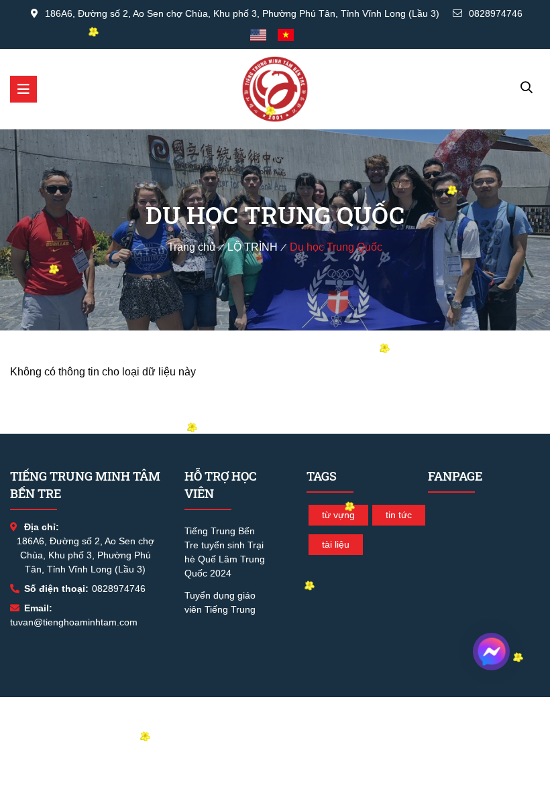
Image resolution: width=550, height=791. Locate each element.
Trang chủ (191, 247)
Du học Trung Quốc (336, 247)
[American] (261, 35)
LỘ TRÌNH (252, 247)
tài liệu (335, 544)
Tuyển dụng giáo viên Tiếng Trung (220, 602)
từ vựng (338, 514)
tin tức (399, 514)
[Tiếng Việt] (289, 35)
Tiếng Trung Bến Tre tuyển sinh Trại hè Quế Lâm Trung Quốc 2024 (224, 552)
